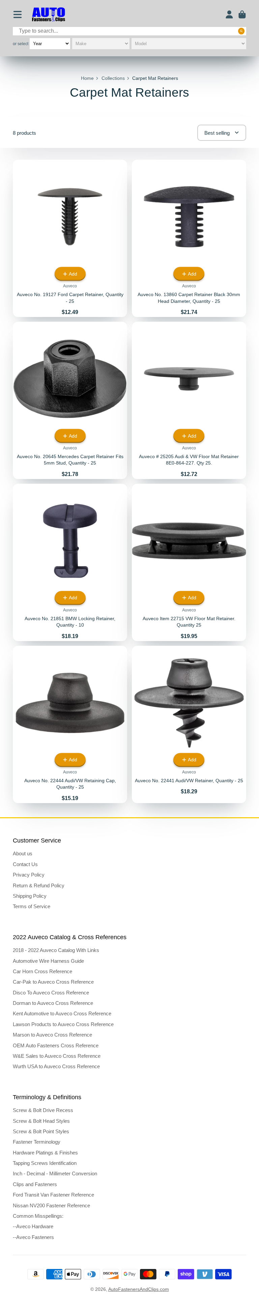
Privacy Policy (29, 875)
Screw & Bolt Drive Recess (43, 1110)
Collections (113, 78)
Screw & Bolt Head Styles (41, 1121)
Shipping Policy (30, 896)
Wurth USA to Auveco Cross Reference (56, 1066)
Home (87, 78)
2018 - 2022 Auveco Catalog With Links (56, 950)
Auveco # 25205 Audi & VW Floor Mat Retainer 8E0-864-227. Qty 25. (189, 400)
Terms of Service (31, 906)
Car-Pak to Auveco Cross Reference (53, 982)
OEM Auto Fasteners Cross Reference (55, 1045)
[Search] (241, 31)
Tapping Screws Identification (45, 1163)
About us (22, 853)
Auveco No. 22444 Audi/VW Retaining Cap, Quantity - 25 (70, 724)
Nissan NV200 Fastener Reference (51, 1205)
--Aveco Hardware (33, 1226)
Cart (242, 14)
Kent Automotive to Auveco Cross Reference (62, 1013)
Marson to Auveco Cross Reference (52, 1035)
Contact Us (25, 864)
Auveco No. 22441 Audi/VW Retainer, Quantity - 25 (189, 724)
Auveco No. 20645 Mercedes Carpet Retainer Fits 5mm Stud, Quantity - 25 (70, 400)
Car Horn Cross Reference (42, 971)
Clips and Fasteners (35, 1184)
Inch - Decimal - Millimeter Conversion (55, 1173)
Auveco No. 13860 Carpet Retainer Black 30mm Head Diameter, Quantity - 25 (189, 238)
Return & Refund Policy (38, 885)
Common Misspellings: (38, 1216)
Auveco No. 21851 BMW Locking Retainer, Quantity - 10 (70, 562)
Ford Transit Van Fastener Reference (53, 1195)
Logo (48, 14)
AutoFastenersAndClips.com (138, 1289)
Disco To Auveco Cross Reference (51, 992)
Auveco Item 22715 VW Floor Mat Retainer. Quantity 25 (189, 562)
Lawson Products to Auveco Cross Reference (63, 1024)
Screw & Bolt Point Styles (41, 1131)
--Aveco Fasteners (33, 1237)
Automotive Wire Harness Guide (48, 961)
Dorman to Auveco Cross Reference (53, 1003)
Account (229, 14)
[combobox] (129, 31)
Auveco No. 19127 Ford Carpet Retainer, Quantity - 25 (70, 238)
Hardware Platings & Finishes (45, 1152)
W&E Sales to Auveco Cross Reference (56, 1056)
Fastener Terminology (36, 1142)
